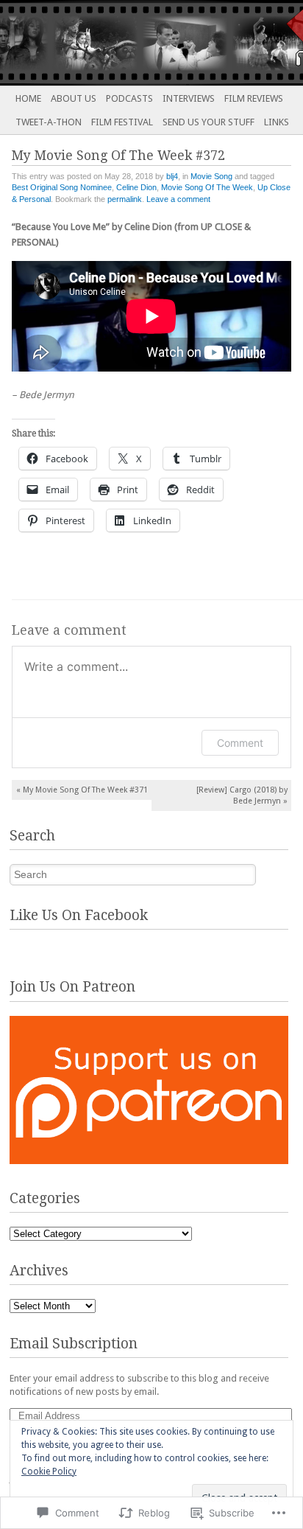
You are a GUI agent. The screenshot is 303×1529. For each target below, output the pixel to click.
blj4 (172, 176)
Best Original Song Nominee (62, 187)
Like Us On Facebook (79, 915)
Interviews (189, 98)
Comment (240, 742)
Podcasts (129, 98)
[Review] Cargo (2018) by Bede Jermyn (242, 795)
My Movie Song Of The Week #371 (82, 790)
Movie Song (211, 176)
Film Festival (122, 122)
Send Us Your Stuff (208, 122)
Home (28, 98)
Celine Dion (136, 187)
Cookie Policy (48, 1471)
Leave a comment (178, 199)
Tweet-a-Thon (48, 122)
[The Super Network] (121, 43)
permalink (124, 199)
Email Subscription (74, 1343)
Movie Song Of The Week (207, 187)
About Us (73, 98)
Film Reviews (253, 98)
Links (276, 122)
